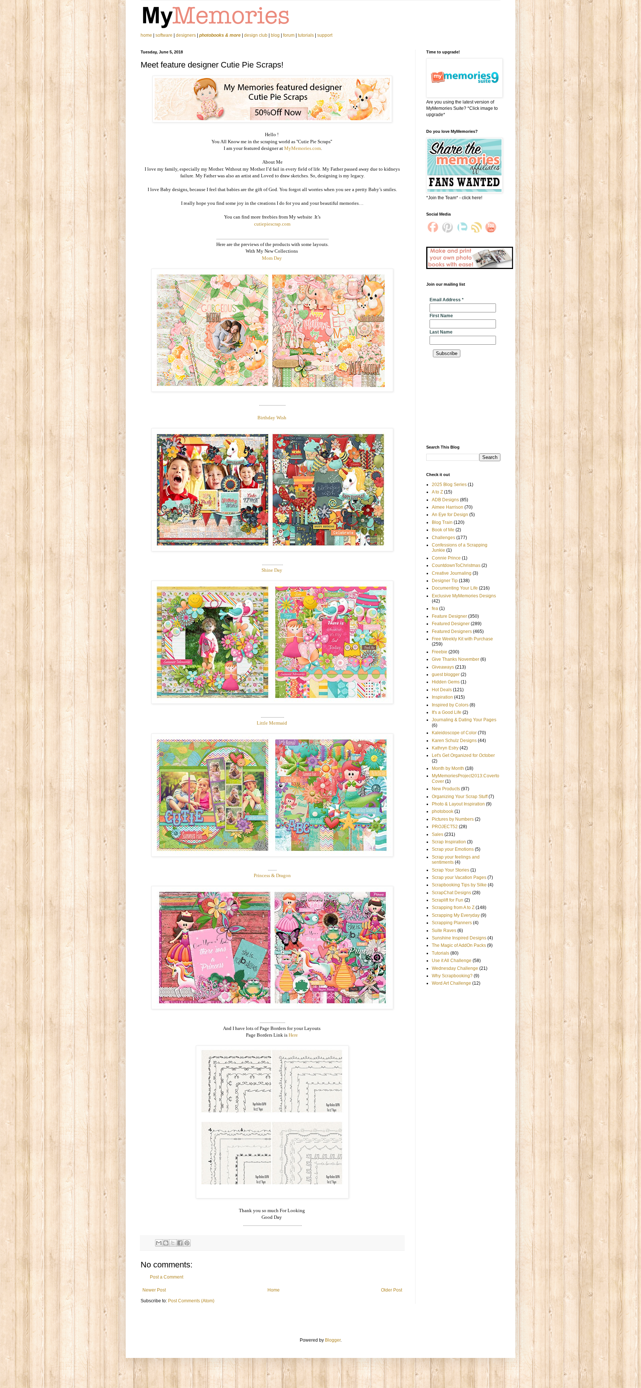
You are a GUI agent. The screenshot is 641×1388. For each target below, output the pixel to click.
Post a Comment (166, 1277)
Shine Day (272, 570)
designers (186, 35)
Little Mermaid (272, 723)
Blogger (333, 1340)
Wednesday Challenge (455, 968)
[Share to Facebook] (180, 1243)
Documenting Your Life (455, 588)
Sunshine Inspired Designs (459, 938)
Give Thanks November (455, 659)
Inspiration (442, 697)
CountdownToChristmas (456, 565)
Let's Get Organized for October (463, 755)
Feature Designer (449, 616)
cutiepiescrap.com (272, 224)
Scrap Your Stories (450, 870)
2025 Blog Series (449, 484)
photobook (442, 811)
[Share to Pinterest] (187, 1243)
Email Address (447, 300)
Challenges (443, 537)
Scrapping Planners (452, 922)
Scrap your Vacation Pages (459, 877)
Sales (437, 834)
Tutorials (440, 953)
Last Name (441, 332)
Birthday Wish (272, 417)
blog (275, 35)
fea (435, 608)
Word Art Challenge (451, 983)
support (324, 35)
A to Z (437, 492)
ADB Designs (445, 499)
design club (255, 35)
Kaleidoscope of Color (454, 732)
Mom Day (272, 258)
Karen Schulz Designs (454, 740)
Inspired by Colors (450, 705)
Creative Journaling (451, 573)
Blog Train (442, 522)
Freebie (439, 651)
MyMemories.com (302, 148)
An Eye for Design (450, 514)
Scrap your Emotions (453, 849)
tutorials (306, 35)
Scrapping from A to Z (453, 907)
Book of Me (443, 529)
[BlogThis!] (166, 1243)
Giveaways (443, 667)
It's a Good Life (446, 712)
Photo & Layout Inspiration (458, 804)
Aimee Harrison (447, 507)
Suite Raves (444, 930)
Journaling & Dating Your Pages (464, 719)
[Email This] (158, 1243)
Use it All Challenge (451, 960)
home (147, 35)
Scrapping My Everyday (456, 915)
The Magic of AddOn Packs (459, 945)
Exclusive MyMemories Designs (464, 595)
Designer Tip (445, 580)
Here (294, 1035)
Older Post (391, 1290)
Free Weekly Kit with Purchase (462, 639)
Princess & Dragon (272, 875)
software (163, 35)
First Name (441, 316)
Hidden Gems (446, 682)
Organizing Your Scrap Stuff (459, 796)
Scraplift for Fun (447, 900)
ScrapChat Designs (451, 892)
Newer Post (154, 1290)
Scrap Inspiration (449, 841)
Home (273, 1290)
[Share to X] (173, 1243)
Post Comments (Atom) (191, 1300)
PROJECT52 (445, 826)
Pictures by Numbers (453, 819)
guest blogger (446, 674)
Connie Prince (446, 558)
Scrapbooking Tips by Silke (459, 884)
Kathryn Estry (445, 748)
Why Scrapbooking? (452, 975)
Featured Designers (452, 631)
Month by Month (448, 768)
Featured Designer (451, 623)
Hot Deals (442, 689)
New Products (446, 788)
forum (289, 35)
